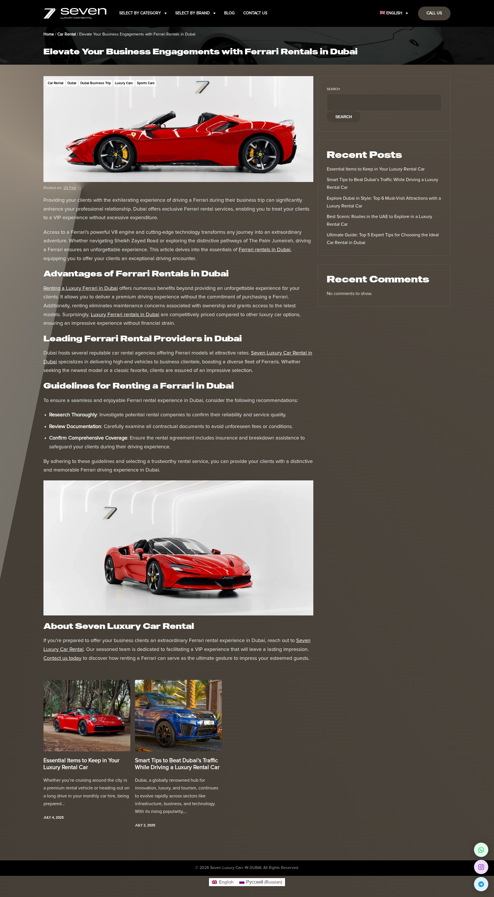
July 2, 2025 (145, 825)
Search (333, 89)
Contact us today (62, 658)
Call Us (434, 13)
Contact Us (255, 13)
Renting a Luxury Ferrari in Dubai (80, 288)
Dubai (71, 83)
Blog (229, 13)
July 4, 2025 (53, 817)
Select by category (140, 13)
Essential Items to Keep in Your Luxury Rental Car (81, 764)
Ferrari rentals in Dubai (264, 249)
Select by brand (192, 13)
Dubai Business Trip (95, 83)
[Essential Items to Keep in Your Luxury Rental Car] (86, 715)
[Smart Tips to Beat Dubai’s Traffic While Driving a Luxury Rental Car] (178, 715)
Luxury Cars (124, 83)
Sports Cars (146, 83)
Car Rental (55, 83)
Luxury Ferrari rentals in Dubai (125, 314)
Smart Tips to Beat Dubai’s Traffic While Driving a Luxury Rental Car (177, 764)
